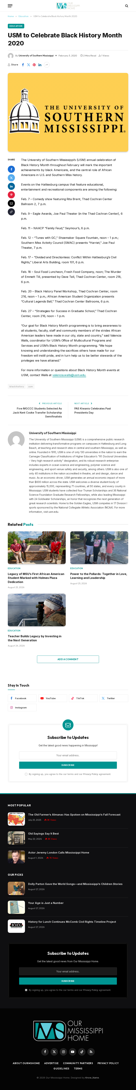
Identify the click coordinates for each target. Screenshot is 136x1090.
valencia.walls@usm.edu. (69, 375)
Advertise (51, 1063)
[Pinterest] (11, 194)
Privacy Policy (90, 774)
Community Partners (78, 1063)
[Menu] (10, 6)
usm (30, 386)
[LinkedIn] (11, 186)
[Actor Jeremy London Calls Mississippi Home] (16, 857)
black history (17, 386)
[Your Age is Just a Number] (16, 907)
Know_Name (92, 1077)
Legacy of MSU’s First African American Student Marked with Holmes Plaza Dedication (36, 578)
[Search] (126, 6)
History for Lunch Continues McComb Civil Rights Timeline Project (72, 921)
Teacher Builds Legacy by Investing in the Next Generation (34, 638)
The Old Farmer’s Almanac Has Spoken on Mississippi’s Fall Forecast (74, 814)
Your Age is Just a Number (46, 903)
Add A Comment (68, 659)
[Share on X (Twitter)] (28, 65)
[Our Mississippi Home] (68, 6)
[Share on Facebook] (23, 65)
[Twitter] (11, 177)
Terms (78, 1068)
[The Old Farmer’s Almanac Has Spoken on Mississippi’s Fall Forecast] (16, 819)
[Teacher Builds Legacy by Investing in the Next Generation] (37, 610)
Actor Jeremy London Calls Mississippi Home (58, 852)
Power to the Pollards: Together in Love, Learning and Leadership (98, 576)
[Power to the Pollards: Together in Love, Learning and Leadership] (99, 547)
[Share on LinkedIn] (39, 65)
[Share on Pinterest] (34, 65)
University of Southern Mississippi (36, 55)
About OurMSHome (26, 1063)
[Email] (11, 203)
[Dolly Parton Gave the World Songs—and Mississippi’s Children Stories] (16, 888)
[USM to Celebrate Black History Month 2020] (68, 112)
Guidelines (61, 1068)
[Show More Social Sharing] (47, 65)
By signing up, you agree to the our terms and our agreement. (69, 774)
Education (16, 26)
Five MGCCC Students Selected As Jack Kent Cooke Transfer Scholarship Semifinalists (37, 412)
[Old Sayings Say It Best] (16, 838)
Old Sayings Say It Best (43, 833)
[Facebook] (11, 169)
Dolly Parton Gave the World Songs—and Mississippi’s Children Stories (75, 884)
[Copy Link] (11, 211)
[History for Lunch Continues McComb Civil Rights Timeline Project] (16, 926)
